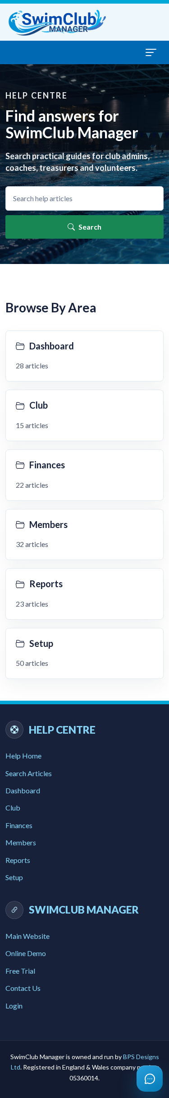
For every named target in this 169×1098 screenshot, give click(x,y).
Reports (17, 860)
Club (12, 807)
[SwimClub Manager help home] (57, 22)
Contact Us (23, 988)
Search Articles (28, 773)
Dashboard (22, 790)
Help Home (23, 755)
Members (20, 842)
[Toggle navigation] (151, 52)
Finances (18, 825)
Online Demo (25, 953)
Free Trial (20, 970)
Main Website (27, 936)
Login (14, 1005)
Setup (14, 877)
